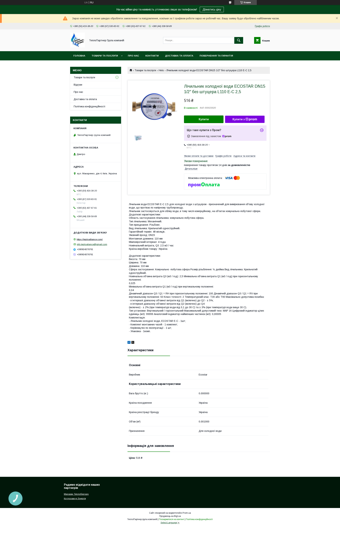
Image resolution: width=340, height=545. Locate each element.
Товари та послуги (105, 55)
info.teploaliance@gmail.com (92, 244)
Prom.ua (187, 513)
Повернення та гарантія (216, 55)
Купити (204, 119)
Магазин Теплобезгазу (76, 494)
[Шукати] (238, 40)
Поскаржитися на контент (171, 519)
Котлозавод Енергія (75, 498)
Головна (79, 55)
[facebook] (129, 342)
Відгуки (78, 84)
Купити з (239, 119)
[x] (132, 342)
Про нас (133, 55)
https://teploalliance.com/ (90, 239)
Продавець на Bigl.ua (170, 516)
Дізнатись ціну (212, 9)
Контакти (152, 55)
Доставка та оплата (179, 55)
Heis (161, 70)
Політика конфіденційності (89, 106)
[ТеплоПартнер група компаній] (77, 46)
